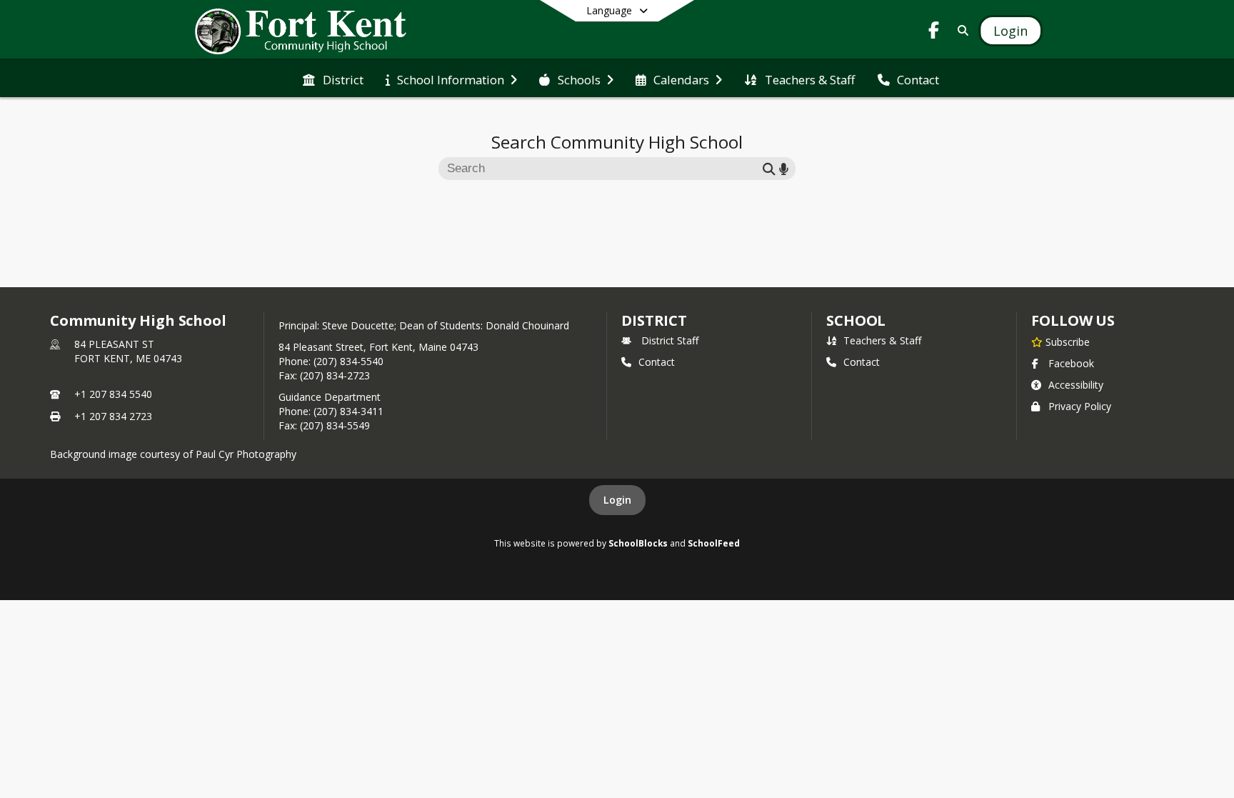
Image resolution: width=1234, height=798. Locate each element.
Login (617, 500)
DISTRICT (654, 320)
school (856, 320)
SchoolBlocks (638, 543)
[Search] (960, 30)
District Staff (669, 340)
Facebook (1071, 363)
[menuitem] (333, 78)
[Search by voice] (783, 168)
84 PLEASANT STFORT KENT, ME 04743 (128, 351)
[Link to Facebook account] (934, 32)
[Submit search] (769, 168)
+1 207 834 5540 (113, 394)
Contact (656, 362)
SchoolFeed (714, 543)
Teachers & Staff (882, 340)
